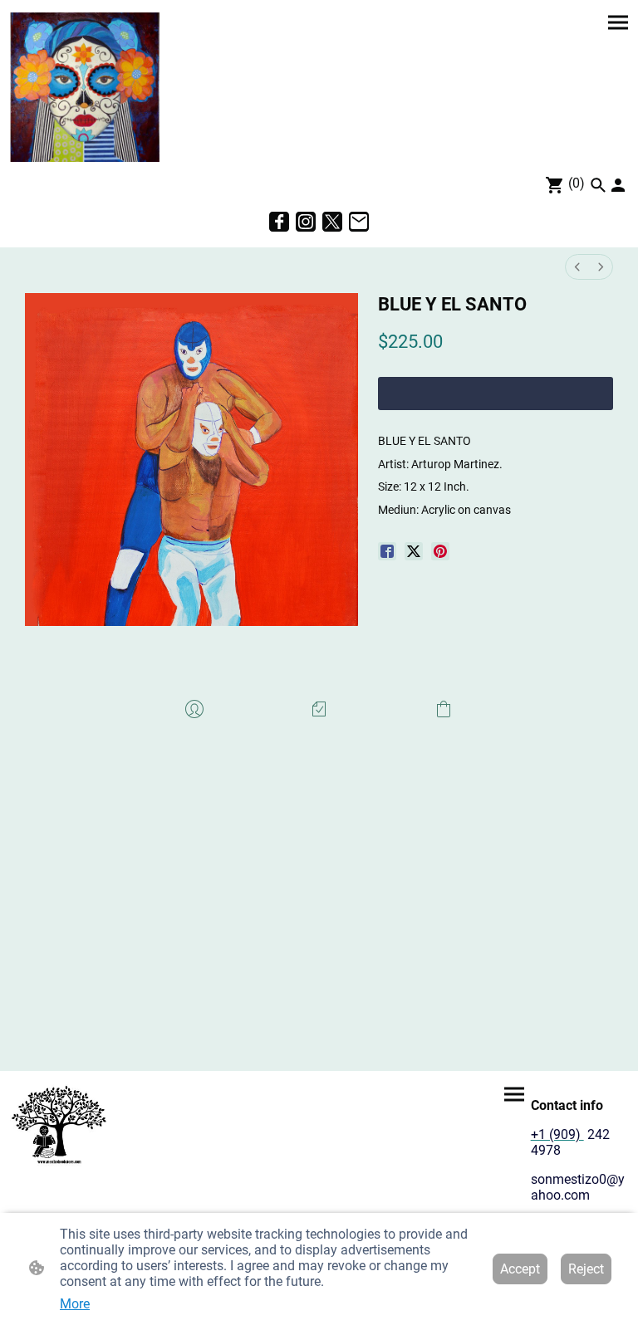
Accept (520, 1269)
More (75, 1304)
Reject (586, 1269)
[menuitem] (577, 267)
